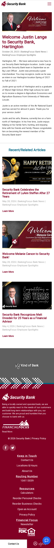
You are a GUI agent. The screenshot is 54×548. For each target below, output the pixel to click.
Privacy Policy (39, 438)
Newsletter (27, 524)
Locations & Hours (27, 465)
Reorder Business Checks (27, 503)
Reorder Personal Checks (27, 498)
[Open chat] (46, 541)
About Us (27, 471)
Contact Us (27, 460)
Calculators (27, 492)
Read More (7, 431)
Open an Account (27, 509)
